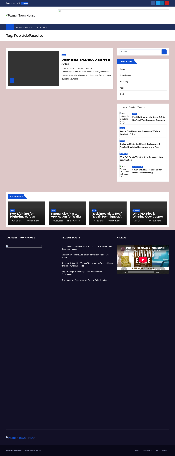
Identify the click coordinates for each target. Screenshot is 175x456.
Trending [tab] (141, 107)
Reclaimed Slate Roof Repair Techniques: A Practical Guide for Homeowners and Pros (108, 218)
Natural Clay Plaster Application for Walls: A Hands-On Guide (66, 216)
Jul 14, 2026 (139, 221)
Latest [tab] (124, 107)
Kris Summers (32, 221)
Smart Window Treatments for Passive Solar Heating (84, 280)
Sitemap (164, 450)
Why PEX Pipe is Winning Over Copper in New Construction (147, 216)
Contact (42, 27)
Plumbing (124, 82)
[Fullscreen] (166, 272)
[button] (167, 27)
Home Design (125, 75)
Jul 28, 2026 (58, 221)
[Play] (120, 272)
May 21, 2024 (68, 68)
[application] (143, 259)
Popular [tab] (132, 107)
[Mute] (162, 272)
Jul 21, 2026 (99, 221)
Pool (64, 55)
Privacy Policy (24, 27)
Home (122, 69)
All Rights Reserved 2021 (15, 450)
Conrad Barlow (85, 68)
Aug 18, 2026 (17, 221)
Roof (122, 94)
